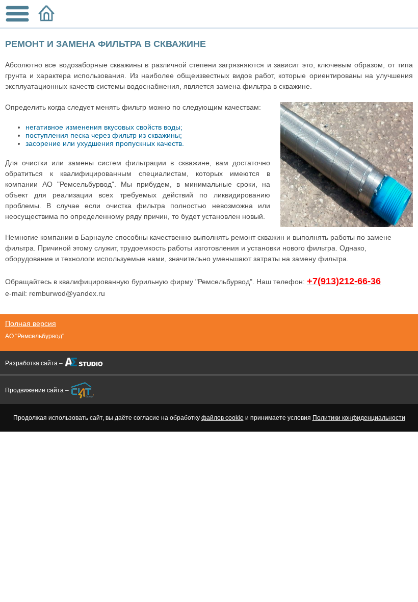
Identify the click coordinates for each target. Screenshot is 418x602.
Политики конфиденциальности (358, 417)
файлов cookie (222, 417)
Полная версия (30, 323)
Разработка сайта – (34, 363)
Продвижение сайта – (37, 390)
